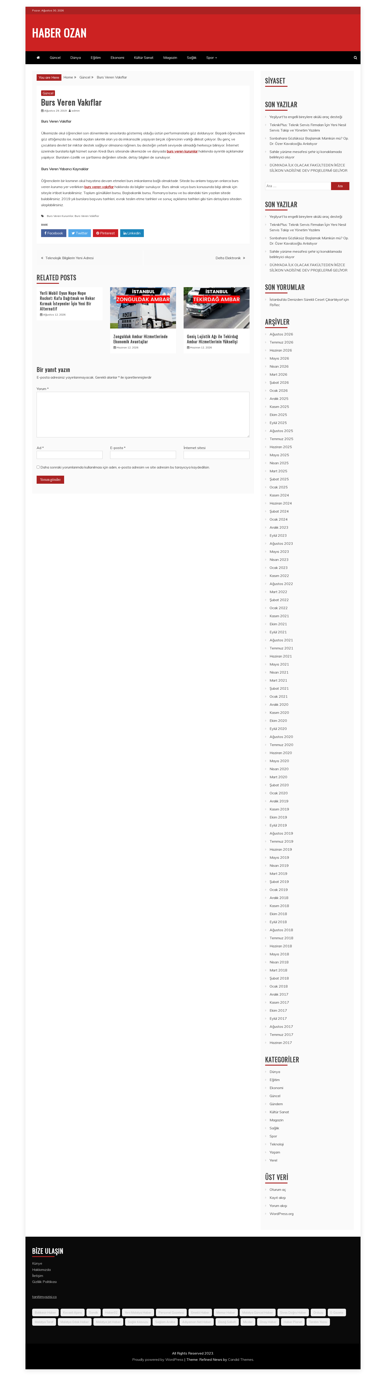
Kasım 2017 (279, 1002)
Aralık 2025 (279, 398)
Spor (210, 57)
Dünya (75, 57)
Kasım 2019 (279, 809)
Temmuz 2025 (281, 439)
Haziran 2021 (281, 656)
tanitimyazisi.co (44, 1296)
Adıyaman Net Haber (196, 1322)
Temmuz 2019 (281, 841)
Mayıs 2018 (279, 954)
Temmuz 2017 (281, 1034)
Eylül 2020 (278, 728)
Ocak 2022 (279, 608)
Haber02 (111, 1312)
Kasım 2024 (279, 495)
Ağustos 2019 (281, 833)
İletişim (37, 1275)
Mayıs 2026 (279, 358)
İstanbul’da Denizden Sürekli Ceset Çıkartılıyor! (306, 299)
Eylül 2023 (278, 535)
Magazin (170, 57)
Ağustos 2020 (281, 736)
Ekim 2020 (278, 720)
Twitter (81, 233)
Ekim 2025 (278, 414)
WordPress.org (282, 1213)
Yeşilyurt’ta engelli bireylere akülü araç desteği (306, 116)
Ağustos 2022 (281, 583)
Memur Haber (225, 1312)
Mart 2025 (278, 471)
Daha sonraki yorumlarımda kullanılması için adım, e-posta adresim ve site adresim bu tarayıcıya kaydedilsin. (125, 467)
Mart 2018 (278, 970)
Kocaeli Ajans (72, 1312)
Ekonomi (117, 57)
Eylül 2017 (278, 1018)
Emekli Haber (200, 1312)
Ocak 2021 (279, 696)
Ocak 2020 (279, 793)
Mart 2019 (278, 873)
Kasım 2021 (279, 616)
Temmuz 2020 (281, 744)
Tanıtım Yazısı (318, 1322)
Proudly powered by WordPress (158, 1359)
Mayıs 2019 (279, 857)
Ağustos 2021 (281, 640)
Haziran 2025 (281, 447)
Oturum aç (278, 1189)
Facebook (54, 233)
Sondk (93, 1312)
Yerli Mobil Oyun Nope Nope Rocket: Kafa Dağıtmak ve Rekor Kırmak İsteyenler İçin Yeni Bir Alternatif (67, 301)
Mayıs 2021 (279, 664)
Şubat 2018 (279, 978)
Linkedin (133, 233)
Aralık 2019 (279, 801)
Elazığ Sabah (227, 1322)
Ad (40, 447)
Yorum (43, 388)
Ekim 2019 (278, 817)
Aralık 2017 (279, 994)
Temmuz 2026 (281, 342)
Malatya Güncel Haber (257, 1312)
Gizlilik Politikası (44, 1281)
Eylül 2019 (278, 825)
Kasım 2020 (279, 712)
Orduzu (318, 1312)
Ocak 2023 (279, 567)
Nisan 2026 (279, 366)
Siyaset (275, 80)
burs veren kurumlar (182, 151)
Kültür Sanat (143, 57)
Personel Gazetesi (171, 1312)
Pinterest (107, 233)
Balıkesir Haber (45, 1312)
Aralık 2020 (279, 704)
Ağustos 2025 (281, 430)
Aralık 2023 (279, 527)
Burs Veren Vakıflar (87, 216)
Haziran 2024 (281, 503)
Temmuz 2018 (281, 938)
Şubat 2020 (279, 785)
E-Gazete (336, 1312)
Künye (37, 1263)
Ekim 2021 (278, 624)
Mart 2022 (278, 591)
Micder (248, 1322)
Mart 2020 (278, 777)
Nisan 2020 (279, 769)
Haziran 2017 (281, 1042)
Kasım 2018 (279, 905)
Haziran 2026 (281, 350)
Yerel (273, 1160)
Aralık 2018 (279, 897)
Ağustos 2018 (281, 930)
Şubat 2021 (279, 688)
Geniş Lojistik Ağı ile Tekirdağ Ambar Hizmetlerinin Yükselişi (212, 338)
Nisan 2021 (279, 672)
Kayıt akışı (278, 1197)
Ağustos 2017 (281, 1026)
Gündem (276, 1104)
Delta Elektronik (228, 258)
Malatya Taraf (44, 1322)
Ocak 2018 (279, 986)
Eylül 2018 (278, 922)
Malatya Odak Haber (75, 1322)
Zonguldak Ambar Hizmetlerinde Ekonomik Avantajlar (140, 338)
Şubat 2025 (279, 479)
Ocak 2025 (279, 487)
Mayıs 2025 (279, 455)
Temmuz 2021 (281, 648)
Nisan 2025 (279, 463)
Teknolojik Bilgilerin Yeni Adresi (69, 258)
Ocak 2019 (279, 889)
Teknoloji (277, 1144)
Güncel (55, 57)
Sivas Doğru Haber (293, 1312)
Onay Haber (268, 1322)
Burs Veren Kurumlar (60, 216)
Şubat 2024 (279, 511)
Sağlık (192, 57)
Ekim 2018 (278, 914)
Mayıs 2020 (279, 761)
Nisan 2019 (279, 865)
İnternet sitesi (195, 447)
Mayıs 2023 (279, 551)
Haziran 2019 (281, 849)
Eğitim (96, 57)
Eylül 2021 (278, 632)
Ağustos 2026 (281, 334)
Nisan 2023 (279, 559)
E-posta (118, 447)
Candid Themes (240, 1359)
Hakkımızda (41, 1269)
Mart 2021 (278, 680)
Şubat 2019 (279, 881)
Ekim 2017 (278, 1010)
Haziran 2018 (281, 946)
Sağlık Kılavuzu (138, 1322)
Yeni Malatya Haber (138, 1312)
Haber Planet (293, 1322)
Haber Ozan (59, 32)
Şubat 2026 (279, 382)
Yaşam (275, 1152)
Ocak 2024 (279, 519)
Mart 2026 (278, 374)
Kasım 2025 (279, 406)
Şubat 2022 (279, 600)
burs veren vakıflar (99, 186)
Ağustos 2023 (281, 543)
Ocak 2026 (279, 390)
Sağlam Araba (165, 1322)
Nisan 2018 (279, 962)
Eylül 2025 (278, 422)
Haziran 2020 (281, 753)
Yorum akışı (278, 1205)
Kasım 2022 (279, 575)
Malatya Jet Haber (108, 1322)
